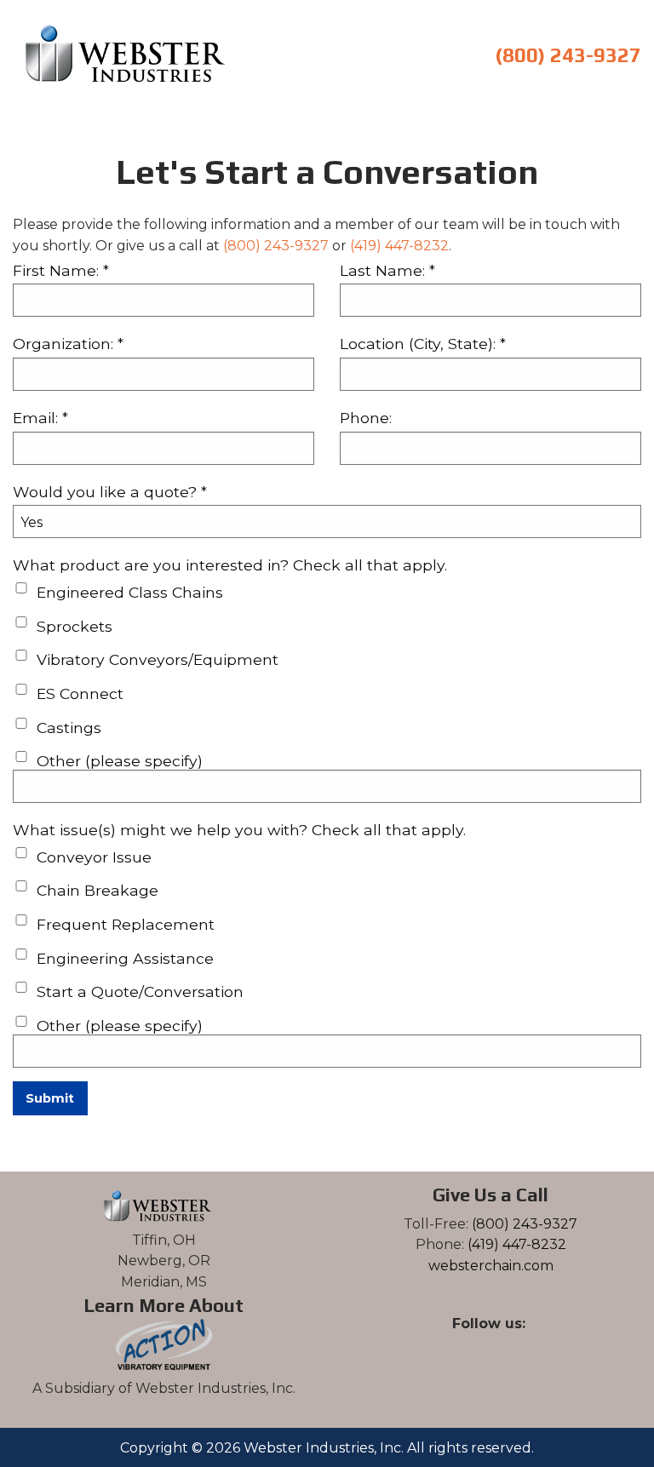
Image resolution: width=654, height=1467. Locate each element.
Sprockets (74, 626)
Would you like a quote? (110, 492)
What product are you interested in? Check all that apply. (230, 565)
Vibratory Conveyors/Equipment (157, 659)
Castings (69, 727)
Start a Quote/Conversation (140, 991)
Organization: (68, 343)
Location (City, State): (423, 343)
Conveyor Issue (94, 857)
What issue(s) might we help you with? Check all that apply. (239, 830)
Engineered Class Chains (130, 592)
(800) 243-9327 (565, 54)
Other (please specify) (120, 761)
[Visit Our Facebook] (449, 1343)
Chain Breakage (97, 890)
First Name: (61, 270)
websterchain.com (491, 1266)
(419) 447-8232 (399, 246)
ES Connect (80, 693)
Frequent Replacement (126, 924)
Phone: (366, 418)
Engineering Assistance (125, 958)
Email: (40, 418)
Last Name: (387, 270)
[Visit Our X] (476, 1343)
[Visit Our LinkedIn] (504, 1343)
